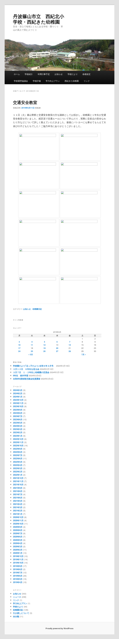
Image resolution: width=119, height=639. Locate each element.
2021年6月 (17, 497)
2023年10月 (18, 406)
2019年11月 (18, 559)
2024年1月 (17, 396)
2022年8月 (17, 451)
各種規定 (86, 74)
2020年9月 (17, 526)
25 (32, 351)
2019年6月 (17, 575)
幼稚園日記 (37, 309)
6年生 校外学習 (20, 375)
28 (70, 351)
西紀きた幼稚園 (72, 80)
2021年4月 (17, 504)
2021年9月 (17, 487)
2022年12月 (18, 439)
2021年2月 (17, 510)
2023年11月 (18, 403)
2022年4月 (17, 465)
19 (44, 348)
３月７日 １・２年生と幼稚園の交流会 (31, 372)
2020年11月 (18, 520)
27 (57, 351)
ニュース (17, 596)
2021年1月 (17, 513)
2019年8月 (17, 569)
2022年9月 (17, 448)
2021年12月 (18, 478)
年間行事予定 (44, 74)
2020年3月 (17, 546)
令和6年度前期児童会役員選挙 (26, 378)
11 (32, 344)
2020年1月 (17, 552)
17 (19, 348)
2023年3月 (17, 429)
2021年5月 (17, 500)
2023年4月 (17, 425)
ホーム (17, 74)
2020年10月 (18, 523)
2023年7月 (17, 416)
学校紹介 (29, 74)
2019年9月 (17, 566)
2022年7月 (17, 455)
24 (19, 351)
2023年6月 (17, 419)
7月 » (84, 354)
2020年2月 (17, 549)
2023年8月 (17, 412)
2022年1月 (17, 474)
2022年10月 (18, 445)
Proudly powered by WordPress (59, 628)
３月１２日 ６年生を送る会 (26, 369)
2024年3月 (17, 390)
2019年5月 (17, 578)
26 (44, 351)
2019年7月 (17, 572)
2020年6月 (17, 536)
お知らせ (59, 74)
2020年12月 (18, 517)
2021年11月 (18, 481)
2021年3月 (17, 507)
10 (19, 344)
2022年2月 (17, 471)
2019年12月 (18, 556)
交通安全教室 (25, 102)
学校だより (73, 74)
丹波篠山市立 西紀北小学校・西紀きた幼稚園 (38, 19)
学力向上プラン (53, 80)
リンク (87, 80)
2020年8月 (17, 530)
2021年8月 (17, 491)
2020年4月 (17, 543)
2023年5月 (17, 422)
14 (70, 344)
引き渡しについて (21, 613)
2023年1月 (17, 435)
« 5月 (30, 354)
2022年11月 (18, 442)
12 (44, 344)
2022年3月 (17, 468)
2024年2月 (17, 393)
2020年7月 (17, 533)
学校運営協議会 (21, 80)
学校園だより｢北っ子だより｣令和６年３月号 (34, 365)
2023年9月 (17, 409)
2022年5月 (17, 461)
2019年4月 (17, 582)
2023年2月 (17, 432)
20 (57, 348)
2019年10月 (18, 562)
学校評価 (37, 80)
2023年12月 (18, 399)
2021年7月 (17, 494)
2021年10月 (18, 484)
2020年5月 (17, 539)
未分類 (16, 616)
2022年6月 (17, 458)
